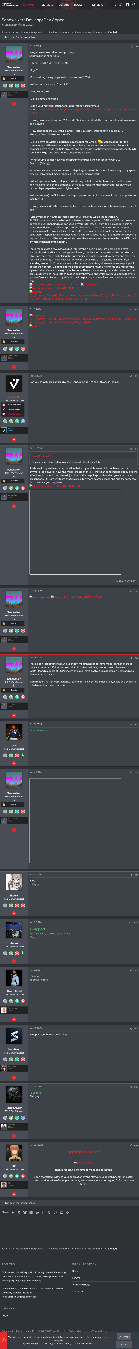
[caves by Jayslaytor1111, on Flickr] (34, 326)
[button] (36, 5)
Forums (76, 1277)
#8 (136, 772)
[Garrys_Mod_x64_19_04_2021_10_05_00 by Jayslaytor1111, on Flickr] (54, 486)
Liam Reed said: (40, 456)
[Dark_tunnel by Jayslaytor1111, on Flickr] (89, 284)
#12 (136, 1028)
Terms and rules (81, 1284)
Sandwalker (11, 24)
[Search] (134, 5)
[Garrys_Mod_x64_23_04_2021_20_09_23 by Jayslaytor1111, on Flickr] (76, 597)
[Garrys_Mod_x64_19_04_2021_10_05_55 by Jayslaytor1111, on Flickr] (54, 288)
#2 (136, 309)
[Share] (132, 46)
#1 (136, 46)
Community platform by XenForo (34, 1331)
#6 (136, 658)
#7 (136, 724)
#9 (136, 874)
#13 (136, 1086)
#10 (136, 922)
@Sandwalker (84, 1162)
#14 (136, 1145)
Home (75, 1271)
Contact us (78, 1291)
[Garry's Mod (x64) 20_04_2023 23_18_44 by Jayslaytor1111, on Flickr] (54, 284)
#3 (136, 376)
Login (5, 1315)
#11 (136, 970)
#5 (136, 591)
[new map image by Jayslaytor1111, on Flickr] (39, 597)
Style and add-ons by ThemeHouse (88, 1331)
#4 (136, 448)
